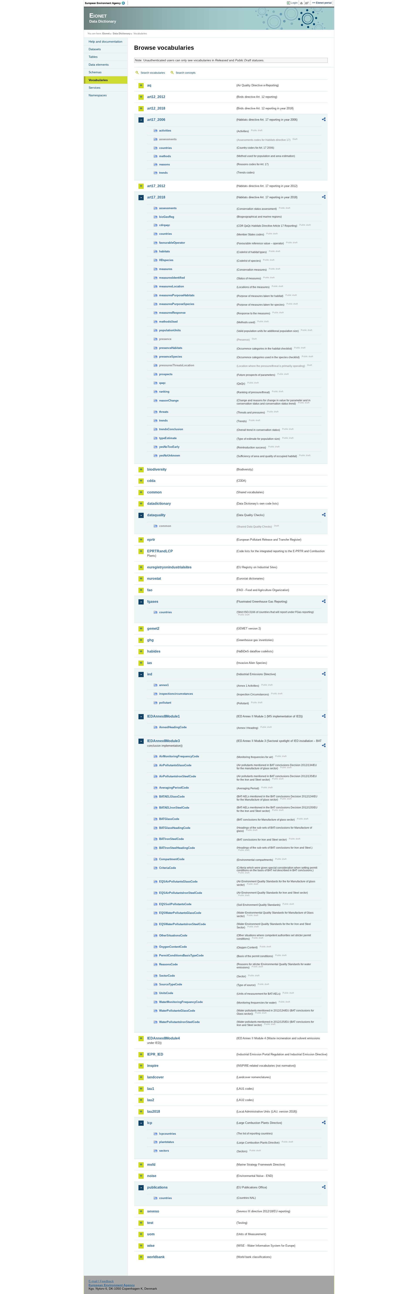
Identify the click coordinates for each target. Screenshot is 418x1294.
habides (153, 651)
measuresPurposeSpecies (176, 304)
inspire (152, 1066)
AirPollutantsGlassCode (175, 765)
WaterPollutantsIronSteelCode (179, 1022)
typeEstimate (168, 438)
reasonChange (169, 400)
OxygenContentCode (173, 946)
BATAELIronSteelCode (174, 807)
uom (151, 1234)
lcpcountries (167, 1133)
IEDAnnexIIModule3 (163, 741)
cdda (151, 481)
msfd (151, 1164)
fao (149, 590)
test (150, 1223)
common (154, 492)
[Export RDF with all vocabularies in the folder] (323, 120)
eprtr (151, 539)
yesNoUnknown (169, 455)
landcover (155, 1077)
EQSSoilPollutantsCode (175, 904)
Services (94, 87)
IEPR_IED (155, 1054)
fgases (152, 601)
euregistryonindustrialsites (169, 567)
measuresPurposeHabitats (176, 295)
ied (149, 674)
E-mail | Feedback (101, 1281)
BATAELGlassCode (172, 796)
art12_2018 (156, 108)
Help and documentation (105, 41)
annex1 (164, 685)
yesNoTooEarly (169, 446)
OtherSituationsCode (173, 935)
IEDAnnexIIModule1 (163, 716)
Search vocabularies (153, 73)
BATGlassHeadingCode (174, 827)
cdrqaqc (164, 225)
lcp (149, 1123)
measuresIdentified (172, 277)
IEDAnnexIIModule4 (163, 1038)
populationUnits (170, 330)
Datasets (95, 49)
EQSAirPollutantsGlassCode (178, 881)
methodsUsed (168, 321)
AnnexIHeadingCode (173, 727)
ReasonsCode (168, 964)
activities (165, 130)
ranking (164, 391)
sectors (164, 1150)
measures (165, 269)
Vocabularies (98, 80)
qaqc (162, 383)
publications (157, 1187)
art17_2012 (156, 186)
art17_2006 (156, 120)
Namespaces (98, 95)
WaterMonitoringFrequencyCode (181, 1002)
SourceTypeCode (170, 984)
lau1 (150, 1089)
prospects (165, 374)
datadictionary (159, 503)
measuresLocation (171, 286)
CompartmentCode (171, 859)
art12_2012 (156, 97)
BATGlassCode (169, 819)
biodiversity (157, 469)
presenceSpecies (170, 356)
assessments (168, 208)
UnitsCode (166, 993)
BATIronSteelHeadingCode (177, 847)
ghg (150, 640)
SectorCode (167, 975)
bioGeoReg (166, 216)
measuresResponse (172, 312)
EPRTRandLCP (160, 551)
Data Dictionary (121, 33)
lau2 (150, 1100)
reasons (164, 164)
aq (149, 85)
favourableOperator (172, 242)
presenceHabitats (170, 348)
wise (151, 1245)
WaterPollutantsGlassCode (177, 1010)
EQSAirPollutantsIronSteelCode (180, 892)
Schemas (95, 72)
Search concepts (186, 73)
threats (163, 411)
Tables (93, 56)
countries (165, 148)
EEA (106, 3)
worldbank (156, 1257)
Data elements (99, 64)
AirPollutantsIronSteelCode (177, 776)
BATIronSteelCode (171, 839)
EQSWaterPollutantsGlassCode (180, 912)
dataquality (156, 515)
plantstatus (166, 1142)
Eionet (106, 33)
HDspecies (166, 260)
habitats (164, 251)
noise (151, 1176)
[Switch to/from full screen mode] (307, 3)
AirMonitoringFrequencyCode (179, 756)
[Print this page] (302, 3)
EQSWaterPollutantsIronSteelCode (182, 924)
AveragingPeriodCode (174, 787)
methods (165, 156)
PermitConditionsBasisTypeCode (181, 955)
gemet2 (153, 628)
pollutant (165, 702)
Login (294, 3)
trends (163, 172)
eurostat (154, 578)
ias (149, 663)
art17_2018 (156, 197)
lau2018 (153, 1111)
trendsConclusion (171, 429)
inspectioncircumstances (176, 693)
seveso (153, 1211)
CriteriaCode (167, 867)
